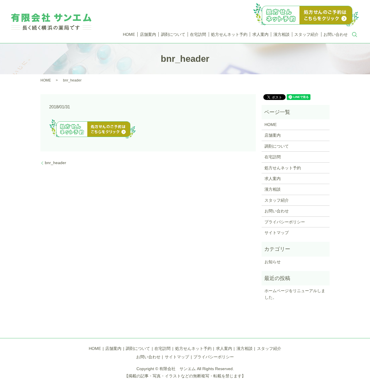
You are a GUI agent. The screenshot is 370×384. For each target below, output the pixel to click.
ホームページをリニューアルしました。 (294, 293)
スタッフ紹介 (306, 34)
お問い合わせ (335, 34)
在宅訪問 (198, 34)
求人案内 (260, 34)
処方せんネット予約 (229, 34)
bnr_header (55, 162)
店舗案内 (148, 34)
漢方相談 (281, 34)
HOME (129, 34)
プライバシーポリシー (284, 222)
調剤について (173, 34)
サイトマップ (276, 232)
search (354, 34)
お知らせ (272, 261)
